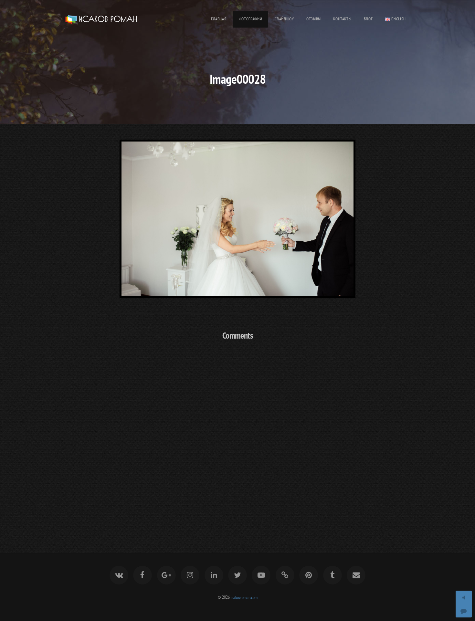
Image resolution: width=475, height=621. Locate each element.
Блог (368, 19)
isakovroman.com (244, 597)
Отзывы (313, 19)
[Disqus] (237, 431)
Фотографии (250, 19)
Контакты (342, 19)
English (398, 19)
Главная (218, 19)
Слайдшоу (284, 19)
